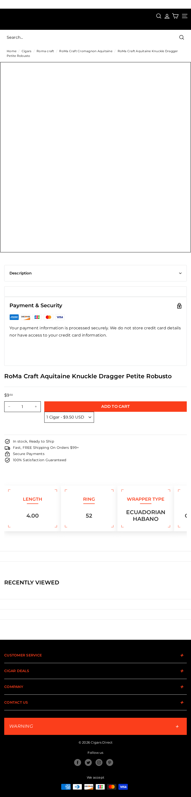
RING (89, 499)
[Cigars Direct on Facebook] (77, 762)
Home (11, 51)
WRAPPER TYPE (145, 499)
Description (20, 273)
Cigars (27, 51)
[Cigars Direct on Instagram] (99, 762)
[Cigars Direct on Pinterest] (109, 762)
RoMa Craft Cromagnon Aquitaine (85, 51)
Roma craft (45, 51)
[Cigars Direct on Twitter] (88, 762)
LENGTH (32, 499)
